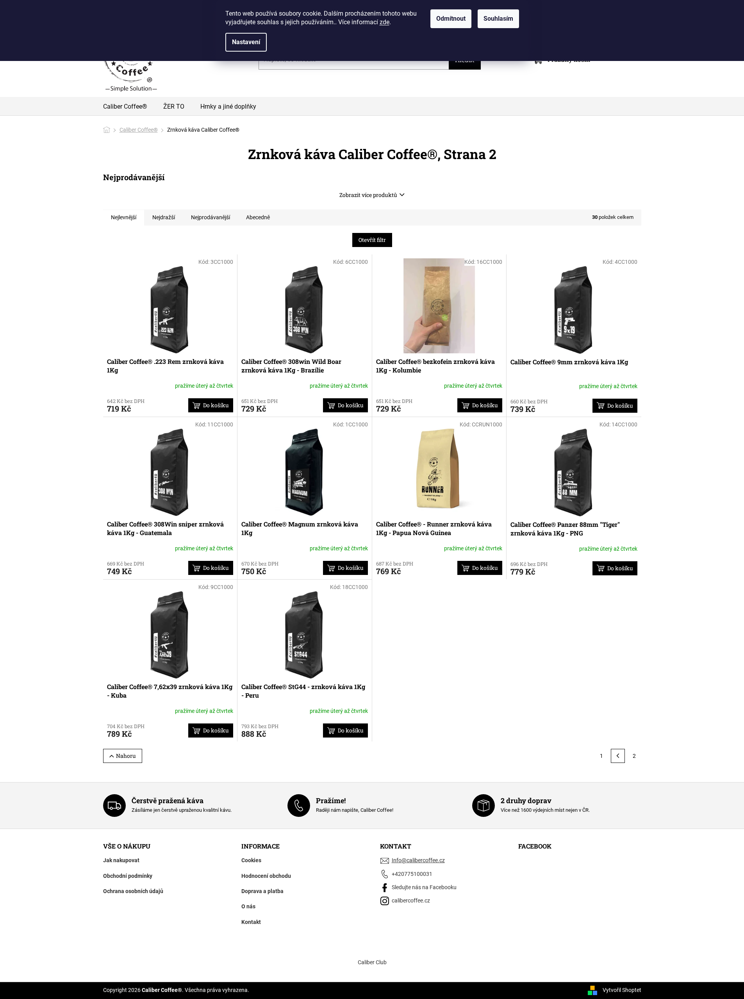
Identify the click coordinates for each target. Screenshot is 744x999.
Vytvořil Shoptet (622, 990)
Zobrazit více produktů (368, 195)
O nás (248, 906)
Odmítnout (451, 18)
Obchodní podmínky (127, 876)
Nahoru (126, 755)
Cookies (251, 860)
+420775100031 (412, 874)
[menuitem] (125, 107)
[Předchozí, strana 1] (618, 756)
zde (384, 22)
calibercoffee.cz (411, 900)
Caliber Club (372, 962)
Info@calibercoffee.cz (418, 860)
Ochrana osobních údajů (133, 891)
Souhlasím (498, 18)
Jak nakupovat (121, 860)
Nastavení (246, 42)
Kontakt (251, 922)
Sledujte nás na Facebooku (424, 887)
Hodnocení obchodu (266, 876)
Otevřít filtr (372, 239)
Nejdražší (163, 217)
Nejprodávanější (210, 217)
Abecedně (258, 217)
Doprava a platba (262, 891)
